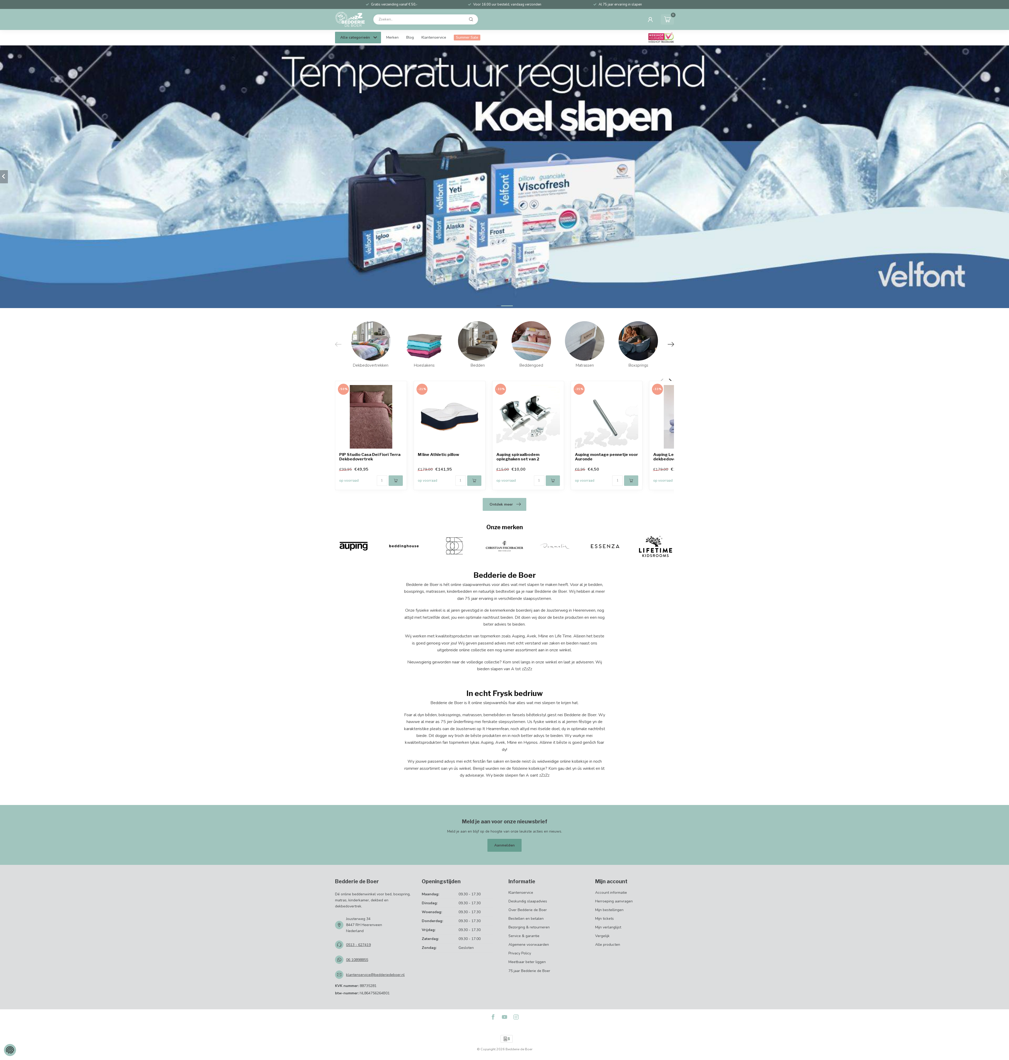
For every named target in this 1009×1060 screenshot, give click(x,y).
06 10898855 (357, 959)
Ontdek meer (501, 504)
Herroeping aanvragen (614, 901)
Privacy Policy (519, 953)
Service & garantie (523, 935)
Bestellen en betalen (526, 918)
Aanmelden (504, 845)
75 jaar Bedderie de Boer (529, 970)
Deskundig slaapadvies (527, 901)
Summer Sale (467, 37)
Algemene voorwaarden (528, 944)
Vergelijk (602, 935)
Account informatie (611, 892)
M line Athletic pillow (438, 454)
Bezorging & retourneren (529, 927)
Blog (410, 37)
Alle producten (607, 944)
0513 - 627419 (358, 944)
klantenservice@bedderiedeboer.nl (375, 974)
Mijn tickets (604, 918)
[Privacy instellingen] (10, 1050)
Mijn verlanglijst (608, 927)
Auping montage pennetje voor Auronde (606, 456)
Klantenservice (433, 37)
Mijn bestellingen (609, 909)
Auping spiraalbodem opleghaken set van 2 (517, 456)
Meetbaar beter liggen (527, 961)
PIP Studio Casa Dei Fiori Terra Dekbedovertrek (369, 456)
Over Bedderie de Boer (527, 909)
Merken (392, 37)
